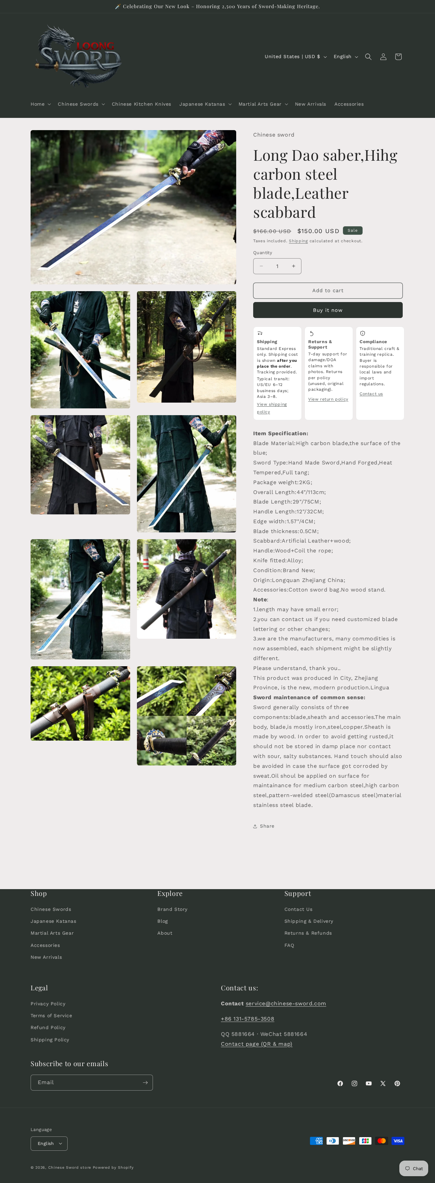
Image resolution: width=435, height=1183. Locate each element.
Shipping (298, 241)
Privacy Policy (48, 1003)
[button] (40, 104)
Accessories (45, 945)
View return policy (328, 399)
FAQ (289, 945)
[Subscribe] (145, 1083)
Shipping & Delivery (308, 921)
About (164, 933)
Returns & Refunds (308, 933)
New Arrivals (46, 957)
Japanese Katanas (53, 921)
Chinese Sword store (69, 1167)
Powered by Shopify (113, 1167)
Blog (162, 921)
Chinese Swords (51, 909)
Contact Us (298, 909)
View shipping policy (272, 408)
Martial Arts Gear (52, 933)
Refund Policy (48, 1027)
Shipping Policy (50, 1039)
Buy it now (328, 310)
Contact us (371, 393)
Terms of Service (51, 1016)
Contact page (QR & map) (257, 1044)
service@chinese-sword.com (286, 1003)
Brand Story (172, 909)
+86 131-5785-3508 (247, 1019)
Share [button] (267, 826)
